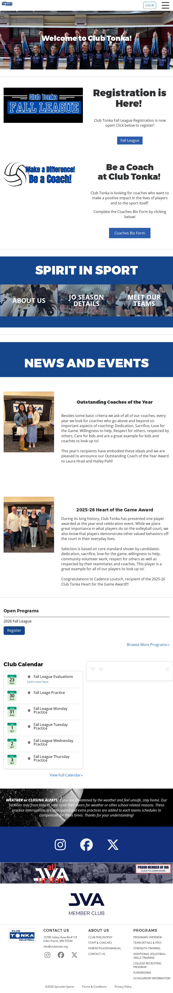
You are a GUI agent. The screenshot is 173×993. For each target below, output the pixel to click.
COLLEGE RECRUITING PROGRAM (147, 965)
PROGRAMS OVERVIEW (147, 937)
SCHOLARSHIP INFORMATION (151, 978)
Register (14, 630)
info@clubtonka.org (55, 946)
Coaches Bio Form (129, 233)
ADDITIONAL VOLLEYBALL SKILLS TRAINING (149, 956)
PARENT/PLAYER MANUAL (104, 948)
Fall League (130, 140)
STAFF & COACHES (100, 943)
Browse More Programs (147, 644)
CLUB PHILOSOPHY (100, 937)
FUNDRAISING (142, 973)
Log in (149, 5)
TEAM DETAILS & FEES (147, 943)
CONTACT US (96, 954)
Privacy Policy (123, 986)
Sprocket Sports (64, 986)
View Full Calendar (65, 775)
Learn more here (37, 682)
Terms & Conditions (94, 986)
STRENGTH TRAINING (146, 948)
